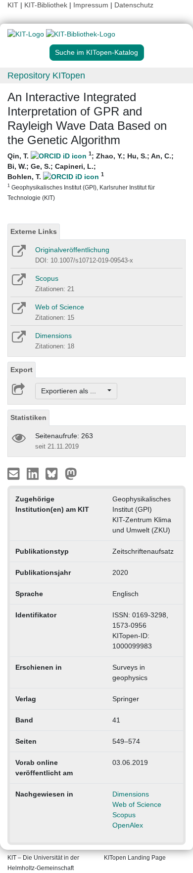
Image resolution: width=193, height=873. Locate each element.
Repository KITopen (46, 75)
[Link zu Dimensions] (18, 340)
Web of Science (59, 307)
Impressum (90, 5)
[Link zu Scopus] (18, 283)
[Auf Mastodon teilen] (71, 473)
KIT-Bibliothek (46, 5)
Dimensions (53, 336)
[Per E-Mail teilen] (14, 473)
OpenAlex (127, 825)
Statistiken (28, 417)
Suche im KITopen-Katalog (96, 52)
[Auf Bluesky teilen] (54, 473)
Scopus (46, 278)
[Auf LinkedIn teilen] (34, 473)
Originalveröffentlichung (72, 250)
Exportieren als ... (73, 391)
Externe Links (33, 231)
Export (21, 370)
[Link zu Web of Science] (18, 311)
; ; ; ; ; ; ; (90, 176)
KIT (12, 5)
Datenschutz (133, 5)
